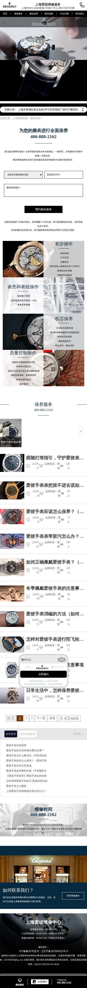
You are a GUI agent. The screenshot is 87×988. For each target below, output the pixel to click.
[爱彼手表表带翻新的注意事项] (12, 670)
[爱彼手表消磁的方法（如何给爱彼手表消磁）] (12, 619)
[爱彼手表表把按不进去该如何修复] (12, 490)
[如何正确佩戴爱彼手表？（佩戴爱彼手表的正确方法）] (12, 567)
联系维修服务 (73, 896)
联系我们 (80, 13)
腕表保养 (34, 13)
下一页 (41, 718)
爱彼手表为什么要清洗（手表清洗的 (26, 755)
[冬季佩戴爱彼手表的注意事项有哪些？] (12, 593)
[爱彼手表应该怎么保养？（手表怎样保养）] (12, 516)
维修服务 (18, 13)
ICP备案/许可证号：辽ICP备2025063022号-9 (43, 951)
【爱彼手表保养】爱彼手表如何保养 (26, 776)
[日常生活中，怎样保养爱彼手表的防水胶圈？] (12, 695)
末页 (52, 718)
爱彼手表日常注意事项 (18, 765)
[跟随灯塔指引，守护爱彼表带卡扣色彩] (12, 463)
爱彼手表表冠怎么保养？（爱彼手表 (26, 760)
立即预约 (43, 674)
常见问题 (64, 13)
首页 (5, 13)
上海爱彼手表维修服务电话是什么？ (26, 791)
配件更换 (49, 13)
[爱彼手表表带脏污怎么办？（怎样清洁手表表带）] (12, 541)
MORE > (78, 733)
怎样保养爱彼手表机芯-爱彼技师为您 (27, 781)
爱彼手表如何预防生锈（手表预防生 (26, 771)
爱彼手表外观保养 (16, 745)
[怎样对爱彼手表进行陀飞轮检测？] (12, 644)
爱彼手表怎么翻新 (16, 786)
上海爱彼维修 (20, 118)
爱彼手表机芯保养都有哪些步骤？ (25, 750)
